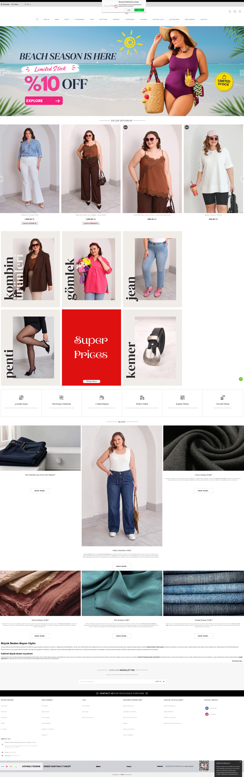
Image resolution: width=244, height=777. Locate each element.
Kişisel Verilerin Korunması (172, 723)
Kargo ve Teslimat (129, 729)
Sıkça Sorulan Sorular (130, 717)
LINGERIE (143, 19)
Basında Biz (45, 711)
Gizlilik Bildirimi (168, 711)
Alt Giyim (4, 711)
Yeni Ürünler (46, 717)
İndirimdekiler (46, 723)
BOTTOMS (103, 19)
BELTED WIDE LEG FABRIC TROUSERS (152, 215)
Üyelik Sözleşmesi (169, 706)
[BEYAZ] (27, 205)
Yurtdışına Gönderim (129, 711)
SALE (57, 19)
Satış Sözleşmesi (128, 706)
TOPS (92, 19)
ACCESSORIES (174, 19)
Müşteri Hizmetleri (48, 729)
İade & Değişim (128, 735)
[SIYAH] (31, 205)
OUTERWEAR (79, 19)
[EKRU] (212, 205)
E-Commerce (127, 774)
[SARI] (30, 205)
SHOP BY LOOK (158, 19)
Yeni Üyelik (85, 706)
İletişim (125, 723)
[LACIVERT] (151, 205)
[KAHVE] (150, 205)
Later (128, 10)
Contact (15, 4)
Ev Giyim (4, 729)
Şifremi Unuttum (87, 717)
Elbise (3, 723)
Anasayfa (44, 706)
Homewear (129, 19)
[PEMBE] (28, 205)
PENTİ (66, 19)
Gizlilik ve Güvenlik (169, 717)
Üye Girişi (85, 711)
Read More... (40, 491)
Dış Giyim (4, 717)
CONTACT (203, 19)
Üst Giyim (4, 706)
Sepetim (44, 735)
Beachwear (190, 19)
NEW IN (46, 19)
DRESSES (116, 19)
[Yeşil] (214, 205)
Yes (139, 10)
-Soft (122, 774)
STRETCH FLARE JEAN (91, 215)
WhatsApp (6, 4)
